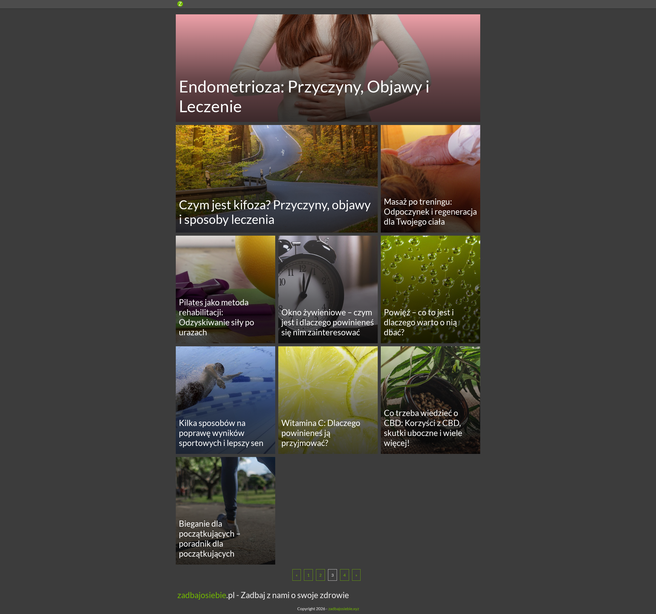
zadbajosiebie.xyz (343, 608)
